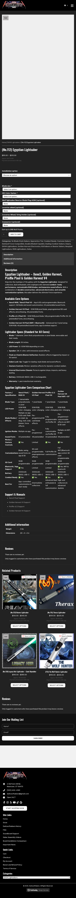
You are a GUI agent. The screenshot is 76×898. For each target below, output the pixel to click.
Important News (9, 845)
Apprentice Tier (36, 241)
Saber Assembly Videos (12, 837)
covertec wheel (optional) (13, 208)
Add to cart (15, 234)
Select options (19, 626)
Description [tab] (8, 255)
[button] (38, 738)
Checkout (6, 857)
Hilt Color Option (9, 193)
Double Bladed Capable (35, 244)
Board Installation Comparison (14, 841)
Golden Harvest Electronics (29, 246)
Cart (4, 854)
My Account (7, 861)
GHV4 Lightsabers (13, 142)
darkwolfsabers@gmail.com (18, 794)
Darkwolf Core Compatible (13, 244)
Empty (68, 244)
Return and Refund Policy (12, 865)
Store (5, 823)
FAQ (4, 830)
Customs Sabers (64, 241)
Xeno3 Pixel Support (17, 498)
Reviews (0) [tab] (8, 263)
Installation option (10, 171)
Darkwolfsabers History (12, 826)
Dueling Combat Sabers (55, 244)
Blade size (7, 186)
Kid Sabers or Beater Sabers (53, 246)
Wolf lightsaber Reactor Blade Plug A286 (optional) (23, 200)
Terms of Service (9, 868)
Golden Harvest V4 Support (19, 511)
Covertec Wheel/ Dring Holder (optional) (19, 215)
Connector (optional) (11, 222)
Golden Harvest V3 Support (19, 502)
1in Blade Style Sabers (20, 241)
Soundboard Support (11, 834)
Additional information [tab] (13, 259)
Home (4, 142)
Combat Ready (50, 241)
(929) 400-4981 (13, 790)
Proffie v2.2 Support (16, 506)
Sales (29, 249)
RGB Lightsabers (19, 249)
